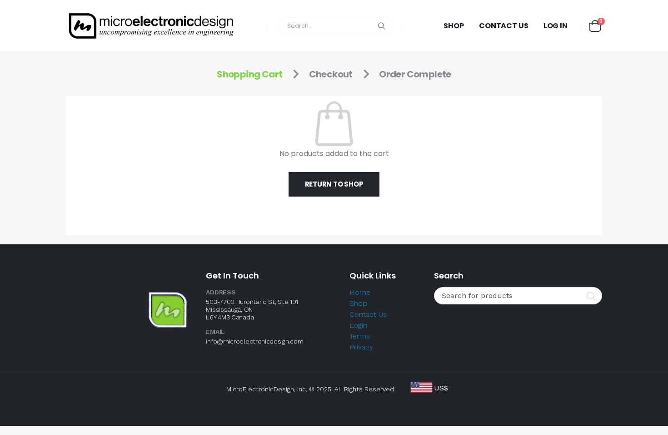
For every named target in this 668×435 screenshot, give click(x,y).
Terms (359, 336)
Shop (454, 25)
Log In (555, 25)
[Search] (381, 26)
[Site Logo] (151, 26)
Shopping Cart (249, 74)
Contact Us (503, 25)
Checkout (331, 74)
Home (359, 292)
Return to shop (334, 184)
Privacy (361, 347)
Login (358, 325)
